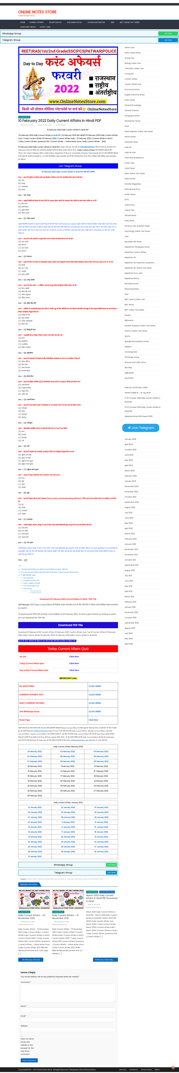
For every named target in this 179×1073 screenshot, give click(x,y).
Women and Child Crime (135, 362)
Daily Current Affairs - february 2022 (64, 879)
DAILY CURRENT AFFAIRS (32, 583)
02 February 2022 (67, 751)
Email (24, 1016)
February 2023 (131, 476)
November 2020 (131, 612)
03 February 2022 (101, 751)
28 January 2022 (35, 851)
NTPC (127, 199)
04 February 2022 (34, 756)
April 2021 (128, 591)
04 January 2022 (35, 812)
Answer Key (129, 58)
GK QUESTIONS (28, 578)
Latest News (130, 168)
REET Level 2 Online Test (135, 299)
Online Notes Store (37, 12)
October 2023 (130, 449)
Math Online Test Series (135, 173)
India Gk (128, 147)
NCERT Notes (130, 194)
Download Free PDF (96, 22)
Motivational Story (132, 189)
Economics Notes (132, 89)
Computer (129, 74)
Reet (127, 294)
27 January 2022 (101, 846)
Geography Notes (132, 115)
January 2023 (130, 481)
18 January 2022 (101, 832)
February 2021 (130, 602)
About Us (122, 1069)
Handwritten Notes (132, 121)
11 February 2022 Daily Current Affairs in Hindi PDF (106, 960)
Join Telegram (142, 428)
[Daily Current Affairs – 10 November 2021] (68, 899)
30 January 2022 (101, 851)
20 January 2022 (68, 837)
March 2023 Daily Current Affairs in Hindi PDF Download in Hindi (102, 898)
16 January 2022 (35, 832)
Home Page (28, 588)
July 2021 (128, 575)
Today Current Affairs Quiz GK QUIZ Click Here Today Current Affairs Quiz (50, 572)
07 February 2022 (34, 761)
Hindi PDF (57, 135)
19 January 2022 (35, 837)
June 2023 (129, 455)
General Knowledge (133, 105)
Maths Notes (130, 178)
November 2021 (131, 554)
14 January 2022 (68, 827)
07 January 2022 (35, 817)
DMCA (157, 1069)
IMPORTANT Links (29, 575)
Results (128, 315)
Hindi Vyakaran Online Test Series (139, 131)
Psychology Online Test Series (137, 231)
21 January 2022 (101, 837)
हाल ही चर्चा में (129, 378)
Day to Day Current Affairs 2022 (91, 879)
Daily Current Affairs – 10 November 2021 (65, 917)
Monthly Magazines (133, 184)
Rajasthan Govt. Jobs (133, 273)
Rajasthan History (132, 278)
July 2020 (129, 633)
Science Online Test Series (136, 331)
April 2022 (129, 528)
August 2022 (130, 507)
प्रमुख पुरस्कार (129, 373)
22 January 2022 (35, 842)
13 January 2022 (35, 827)
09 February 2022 (101, 761)
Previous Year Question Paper (137, 226)
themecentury (90, 1069)
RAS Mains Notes (74, 22)
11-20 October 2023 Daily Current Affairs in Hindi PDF (142, 400)
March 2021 (129, 596)
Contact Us (133, 1069)
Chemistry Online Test (134, 68)
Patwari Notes (130, 215)
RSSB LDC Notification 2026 (136, 387)
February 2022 (131, 539)
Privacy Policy (146, 1069)
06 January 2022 (101, 812)
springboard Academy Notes (137, 341)
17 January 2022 (68, 832)
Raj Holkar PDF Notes (133, 241)
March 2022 (130, 533)
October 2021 (130, 560)
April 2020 (129, 644)
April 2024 (129, 444)
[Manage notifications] (173, 1068)
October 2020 (131, 617)
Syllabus (128, 346)
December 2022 (131, 486)
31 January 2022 (35, 856)
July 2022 (128, 512)
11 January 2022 (68, 822)
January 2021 (130, 607)
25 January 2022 (35, 846)
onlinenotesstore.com (43, 731)
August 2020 (130, 628)
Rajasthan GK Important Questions (139, 262)
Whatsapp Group (28, 27)
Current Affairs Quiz (107, 892)
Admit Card (129, 47)
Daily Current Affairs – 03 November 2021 (31, 917)
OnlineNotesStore (87, 147)
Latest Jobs (45, 27)
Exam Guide (130, 100)
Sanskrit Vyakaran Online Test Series (140, 325)
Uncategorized (131, 352)
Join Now (168, 33)
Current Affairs (36, 22)
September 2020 (132, 623)
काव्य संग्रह (128, 367)
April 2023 (129, 465)
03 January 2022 (101, 807)
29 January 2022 (68, 851)
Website (24, 1026)
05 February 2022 (67, 756)
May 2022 (129, 523)
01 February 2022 (35, 751)
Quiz (126, 236)
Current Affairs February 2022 (38, 879)
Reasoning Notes (132, 289)
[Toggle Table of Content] (20, 566)
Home (22, 22)
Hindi (127, 126)
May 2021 (128, 586)
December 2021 (131, 549)
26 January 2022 (68, 846)
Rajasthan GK (130, 257)
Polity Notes (130, 220)
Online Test (129, 210)
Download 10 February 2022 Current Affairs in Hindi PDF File (45, 569)
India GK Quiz (130, 152)
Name (24, 1006)
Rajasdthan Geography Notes (137, 247)
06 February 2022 (101, 756)
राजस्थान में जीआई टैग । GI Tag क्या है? (138, 393)
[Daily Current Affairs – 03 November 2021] (34, 899)
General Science (132, 110)
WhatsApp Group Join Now (36, 591)
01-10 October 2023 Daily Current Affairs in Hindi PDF (142, 409)
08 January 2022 (68, 817)
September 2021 (131, 565)
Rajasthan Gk (55, 22)
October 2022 (130, 497)
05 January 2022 (68, 812)
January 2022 (130, 544)
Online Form (130, 205)
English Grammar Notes (135, 94)
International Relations (134, 157)
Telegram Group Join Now (36, 592)
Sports (127, 336)
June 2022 (129, 518)
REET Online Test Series (130, 22)
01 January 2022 (35, 807)
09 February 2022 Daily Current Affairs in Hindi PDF (32, 960)
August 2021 (130, 570)
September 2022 (132, 502)
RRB (112, 22)
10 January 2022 (35, 822)
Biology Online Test (133, 63)
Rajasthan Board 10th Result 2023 (138, 416)
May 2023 (129, 460)
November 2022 (131, 491)
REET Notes (129, 304)
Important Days (131, 142)
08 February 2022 (67, 761)
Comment (26, 982)
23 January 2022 (68, 842)
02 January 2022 (68, 807)
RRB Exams (129, 320)
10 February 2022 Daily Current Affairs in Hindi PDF (63, 172)
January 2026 (130, 439)
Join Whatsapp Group (31, 586)
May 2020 (129, 638)
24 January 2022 (101, 842)
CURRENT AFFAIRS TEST (31, 580)
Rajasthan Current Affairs (135, 252)
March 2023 (130, 470)
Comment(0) (60, 125)
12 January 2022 (101, 822)
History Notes (130, 136)
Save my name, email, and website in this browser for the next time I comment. (27, 1046)
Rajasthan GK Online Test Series (138, 268)
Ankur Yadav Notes (133, 53)
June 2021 (129, 581)
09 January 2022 (101, 817)
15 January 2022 (101, 827)
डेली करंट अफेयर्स (89, 172)
